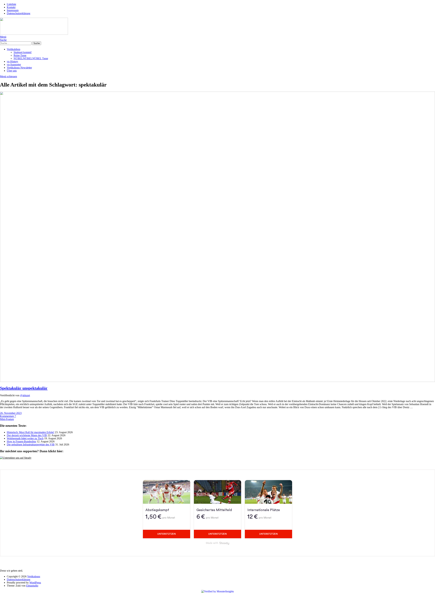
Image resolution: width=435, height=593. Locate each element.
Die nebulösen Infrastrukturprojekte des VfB (31, 444)
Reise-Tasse (20, 55)
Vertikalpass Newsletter (19, 67)
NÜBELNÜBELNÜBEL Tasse (31, 58)
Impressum (13, 10)
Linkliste (11, 4)
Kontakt (11, 7)
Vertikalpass (33, 576)
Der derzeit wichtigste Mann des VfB (27, 435)
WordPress (35, 582)
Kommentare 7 (8, 416)
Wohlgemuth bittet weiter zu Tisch (25, 438)
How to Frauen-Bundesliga (21, 441)
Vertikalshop (13, 49)
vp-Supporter (14, 64)
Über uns (12, 70)
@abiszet (25, 395)
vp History (12, 61)
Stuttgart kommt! (23, 52)
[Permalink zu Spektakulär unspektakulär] (217, 380)
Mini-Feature (7, 419)
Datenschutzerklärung (18, 13)
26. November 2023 (11, 413)
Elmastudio (32, 585)
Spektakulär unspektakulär (24, 388)
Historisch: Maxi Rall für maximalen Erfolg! (30, 432)
